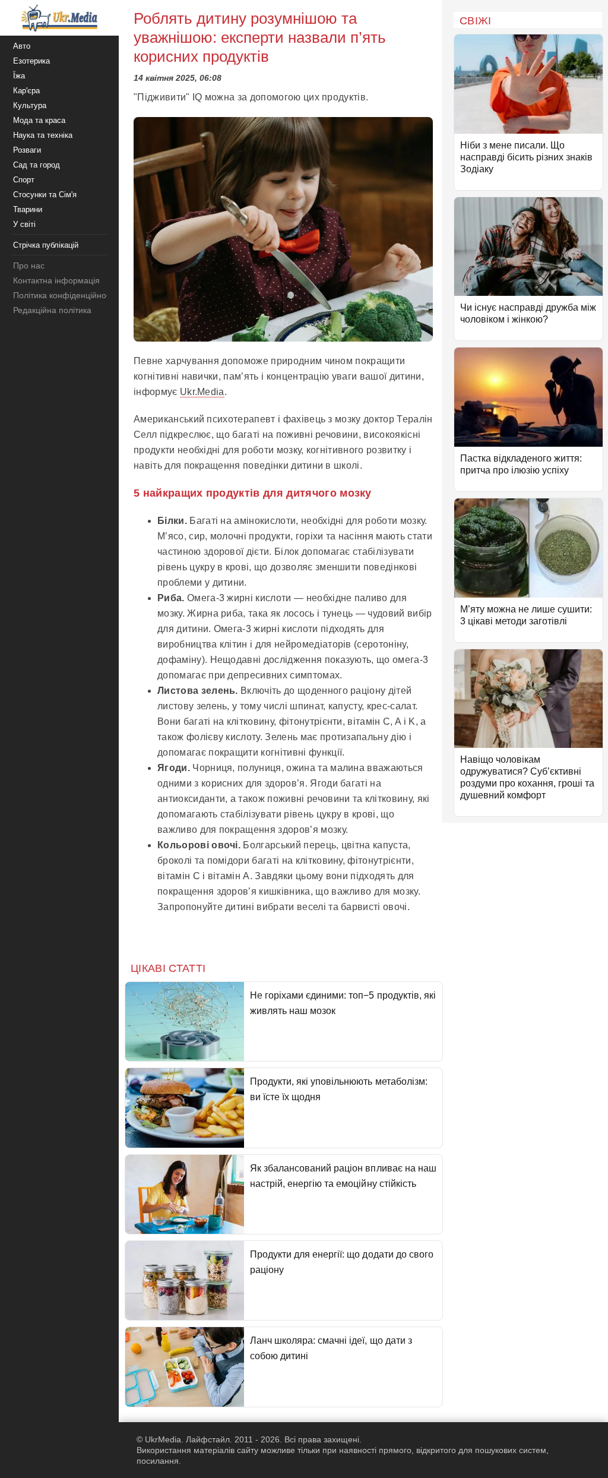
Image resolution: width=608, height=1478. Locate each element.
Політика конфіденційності (64, 295)
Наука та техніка (42, 135)
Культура (29, 105)
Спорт (23, 179)
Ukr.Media (202, 392)
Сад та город (36, 164)
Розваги (27, 150)
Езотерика (31, 60)
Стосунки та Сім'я (45, 194)
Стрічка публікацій (45, 245)
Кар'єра (26, 90)
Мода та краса (39, 120)
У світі (24, 224)
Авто (21, 46)
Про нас (29, 265)
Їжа (19, 75)
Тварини (27, 209)
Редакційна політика (52, 310)
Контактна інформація (56, 280)
